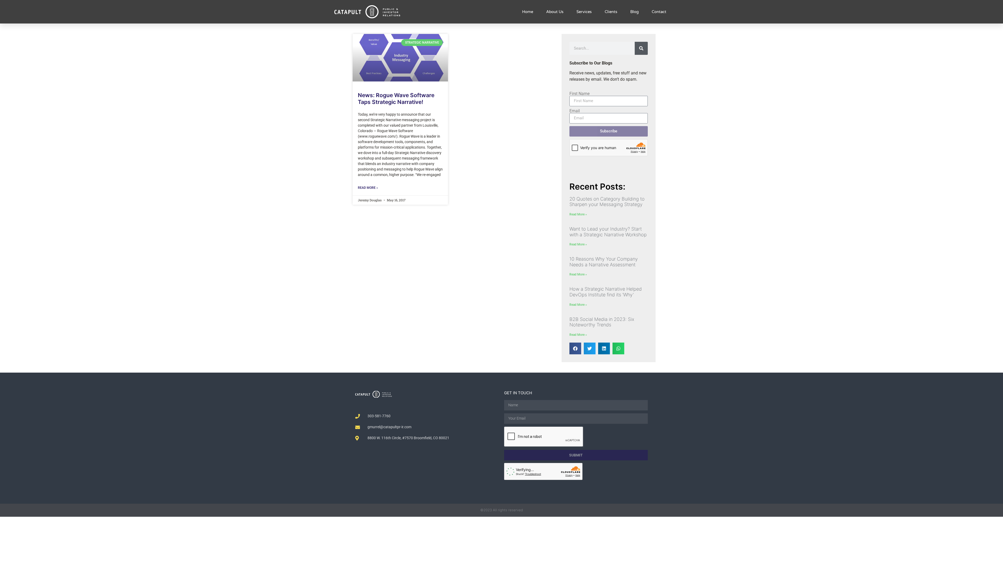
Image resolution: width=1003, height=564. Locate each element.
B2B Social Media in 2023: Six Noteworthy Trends (601, 322)
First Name (579, 94)
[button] (575, 348)
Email (574, 111)
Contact (659, 11)
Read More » (368, 188)
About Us (554, 11)
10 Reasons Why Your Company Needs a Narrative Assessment (603, 261)
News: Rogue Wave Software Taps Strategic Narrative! (396, 98)
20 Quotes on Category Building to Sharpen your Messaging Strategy (607, 201)
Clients (611, 11)
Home (527, 11)
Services (584, 11)
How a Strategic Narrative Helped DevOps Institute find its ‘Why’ (605, 291)
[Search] (641, 48)
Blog (634, 11)
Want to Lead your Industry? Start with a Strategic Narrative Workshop (608, 231)
